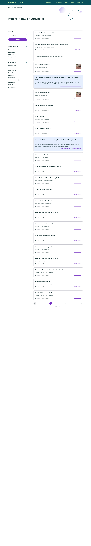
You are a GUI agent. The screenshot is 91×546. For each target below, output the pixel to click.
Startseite (10, 7)
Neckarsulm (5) (12, 70)
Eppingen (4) (11, 75)
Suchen (18, 39)
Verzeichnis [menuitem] (48, 2)
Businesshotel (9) (12, 52)
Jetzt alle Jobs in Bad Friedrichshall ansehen (70, 86)
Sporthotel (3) (12, 54)
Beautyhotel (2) (12, 57)
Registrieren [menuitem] (80, 2)
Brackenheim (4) (12, 72)
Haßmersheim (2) (12, 82)
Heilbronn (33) (12, 65)
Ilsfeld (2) (10, 84)
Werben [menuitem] (72, 2)
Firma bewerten (77, 38)
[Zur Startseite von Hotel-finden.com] (15, 3)
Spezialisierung (13, 46)
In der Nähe (12, 62)
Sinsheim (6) (11, 68)
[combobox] (17, 35)
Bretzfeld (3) (11, 77)
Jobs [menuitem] (66, 2)
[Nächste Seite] (81, 303)
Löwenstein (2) (12, 87)
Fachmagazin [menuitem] (59, 2)
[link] (58, 35)
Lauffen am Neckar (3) (14, 80)
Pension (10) (11, 49)
